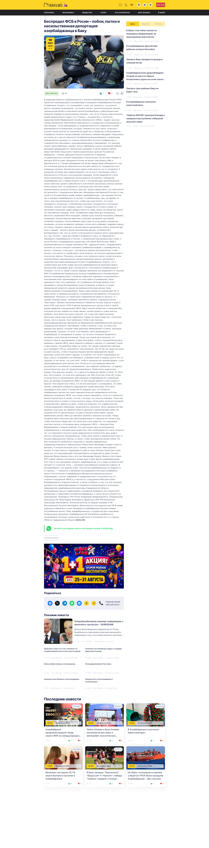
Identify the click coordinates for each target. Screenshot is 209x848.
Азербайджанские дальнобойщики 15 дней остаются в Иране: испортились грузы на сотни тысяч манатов (145, 76)
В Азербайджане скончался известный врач (141, 103)
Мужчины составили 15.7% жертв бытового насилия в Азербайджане (60, 775)
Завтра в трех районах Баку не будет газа (142, 90)
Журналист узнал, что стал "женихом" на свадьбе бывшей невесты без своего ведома (62, 650)
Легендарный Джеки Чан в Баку (98, 664)
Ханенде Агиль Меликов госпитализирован (61, 679)
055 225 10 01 (112, 605)
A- (118, 93)
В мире (161, 13)
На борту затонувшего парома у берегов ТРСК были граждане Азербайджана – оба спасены (145, 775)
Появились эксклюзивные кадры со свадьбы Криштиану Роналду (103, 650)
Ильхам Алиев (51, 538)
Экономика (68, 13)
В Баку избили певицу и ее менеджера (59, 664)
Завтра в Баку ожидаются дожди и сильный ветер (144, 61)
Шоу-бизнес (144, 13)
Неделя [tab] (145, 24)
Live (162, 5)
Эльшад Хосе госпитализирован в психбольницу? (99, 680)
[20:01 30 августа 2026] (145, 758)
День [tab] (132, 24)
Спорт (104, 13)
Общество (87, 13)
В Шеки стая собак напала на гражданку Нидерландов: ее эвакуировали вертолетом (141, 33)
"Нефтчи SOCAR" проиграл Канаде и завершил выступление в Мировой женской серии (145, 118)
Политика (49, 13)
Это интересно (122, 13)
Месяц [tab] (159, 24)
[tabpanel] (145, 78)
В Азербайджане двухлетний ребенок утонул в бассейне (141, 47)
